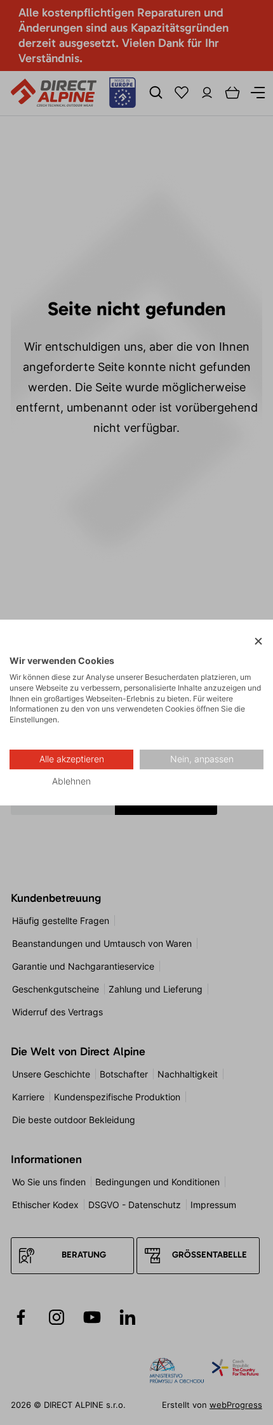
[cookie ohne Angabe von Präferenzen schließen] (258, 641)
